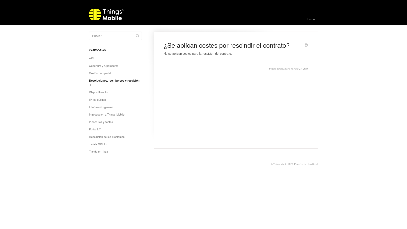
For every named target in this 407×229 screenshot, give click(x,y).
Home (311, 19)
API (91, 58)
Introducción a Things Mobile (106, 114)
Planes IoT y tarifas (101, 122)
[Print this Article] (306, 45)
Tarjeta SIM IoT (98, 144)
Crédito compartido (100, 73)
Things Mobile (280, 164)
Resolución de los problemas (107, 137)
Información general (101, 107)
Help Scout (312, 164)
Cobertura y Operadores (103, 66)
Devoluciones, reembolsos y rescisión (114, 80)
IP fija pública (97, 100)
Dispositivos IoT (99, 92)
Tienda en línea (98, 151)
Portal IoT (95, 129)
